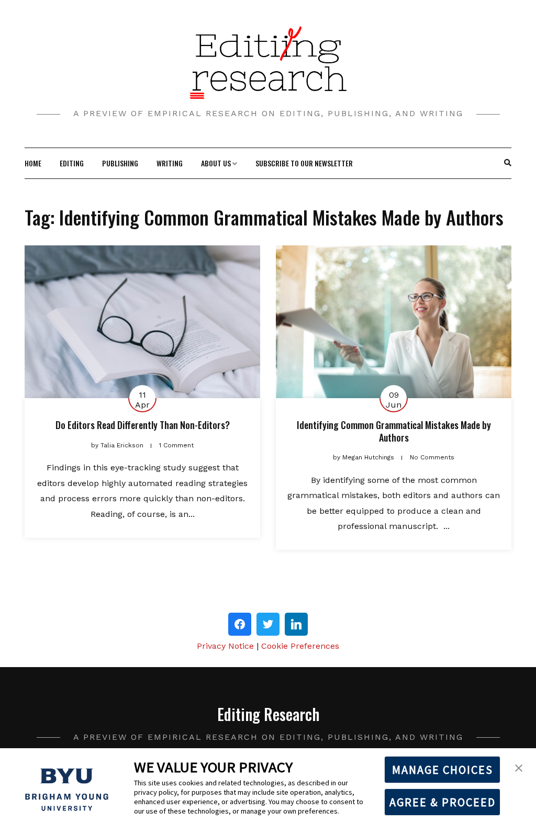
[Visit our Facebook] (240, 624)
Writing (170, 162)
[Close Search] (502, 163)
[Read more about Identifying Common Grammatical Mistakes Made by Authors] (393, 322)
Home (33, 162)
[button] (518, 767)
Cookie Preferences (300, 646)
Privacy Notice (225, 646)
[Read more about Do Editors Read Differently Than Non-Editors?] (142, 322)
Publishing (120, 162)
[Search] (507, 163)
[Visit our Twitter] (268, 624)
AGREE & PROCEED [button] (442, 802)
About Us (216, 162)
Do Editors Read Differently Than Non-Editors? (142, 425)
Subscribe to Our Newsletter (304, 162)
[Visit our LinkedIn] (296, 624)
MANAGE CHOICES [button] (442, 769)
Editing (72, 162)
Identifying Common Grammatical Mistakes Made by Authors (394, 431)
